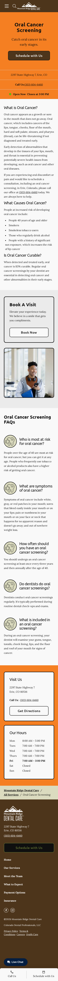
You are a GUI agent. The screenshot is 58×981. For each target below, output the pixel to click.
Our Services (12, 867)
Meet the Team (13, 876)
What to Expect (13, 884)
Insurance (10, 900)
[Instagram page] (12, 910)
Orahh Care (32, 934)
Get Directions (29, 711)
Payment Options (14, 892)
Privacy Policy (11, 931)
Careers (21, 934)
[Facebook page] (6, 910)
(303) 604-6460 (33, 84)
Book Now (29, 332)
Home (7, 859)
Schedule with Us (29, 55)
